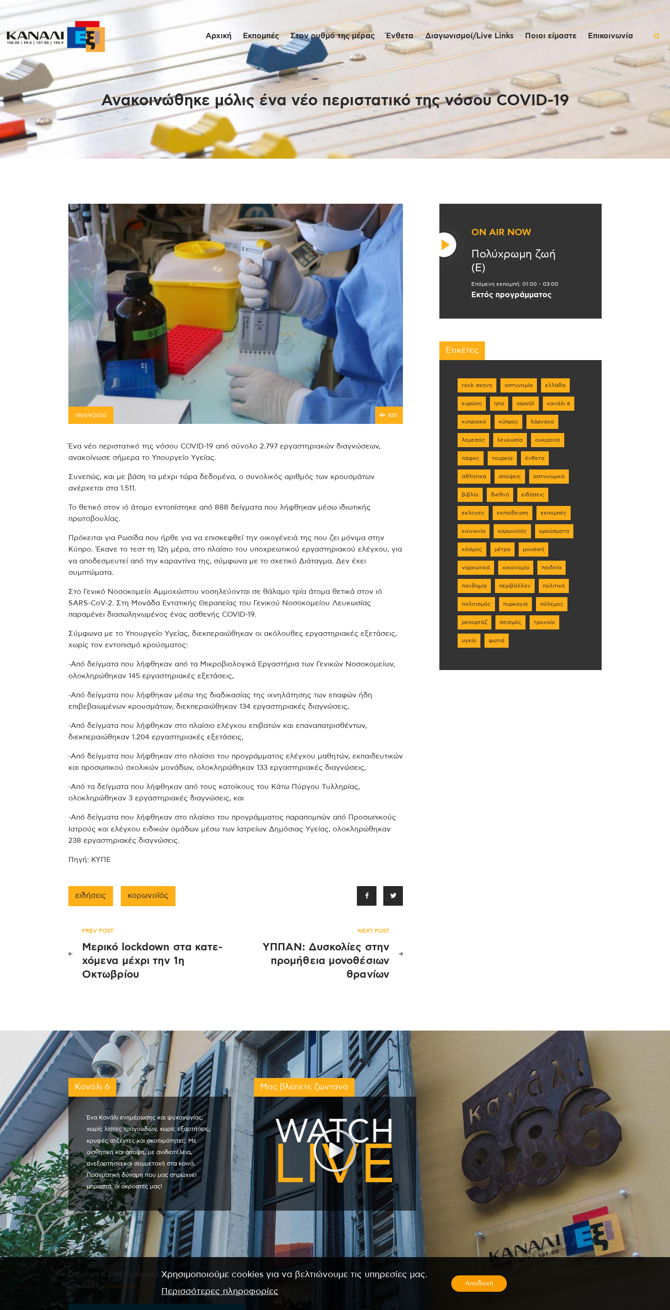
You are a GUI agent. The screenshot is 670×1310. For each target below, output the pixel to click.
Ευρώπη (472, 403)
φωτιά (497, 640)
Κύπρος (508, 421)
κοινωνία (473, 531)
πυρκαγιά (515, 604)
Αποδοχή (479, 1283)
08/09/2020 (91, 415)
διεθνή (500, 494)
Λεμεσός (473, 440)
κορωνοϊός (148, 895)
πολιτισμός (476, 604)
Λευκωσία (510, 440)
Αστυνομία (519, 385)
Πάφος (470, 458)
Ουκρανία (547, 440)
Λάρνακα (542, 421)
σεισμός (510, 622)
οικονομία (515, 567)
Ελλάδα (555, 385)
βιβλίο (470, 494)
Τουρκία (502, 458)
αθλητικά (474, 476)
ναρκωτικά (476, 567)
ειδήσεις (90, 895)
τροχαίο (544, 622)
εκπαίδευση (512, 513)
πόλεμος (551, 604)
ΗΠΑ (499, 403)
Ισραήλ (525, 403)
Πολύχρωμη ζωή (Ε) (513, 261)
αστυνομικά (549, 476)
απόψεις (510, 476)
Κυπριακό (474, 421)
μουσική (533, 549)
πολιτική (554, 585)
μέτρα (502, 549)
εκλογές (473, 513)
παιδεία (551, 567)
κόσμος (472, 549)
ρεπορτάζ (474, 622)
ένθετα (535, 458)
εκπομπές (554, 513)
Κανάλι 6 (558, 403)
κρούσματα (554, 531)
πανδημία (474, 585)
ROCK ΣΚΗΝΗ (477, 385)
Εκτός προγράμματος (511, 295)
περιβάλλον (515, 585)
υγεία (469, 640)
